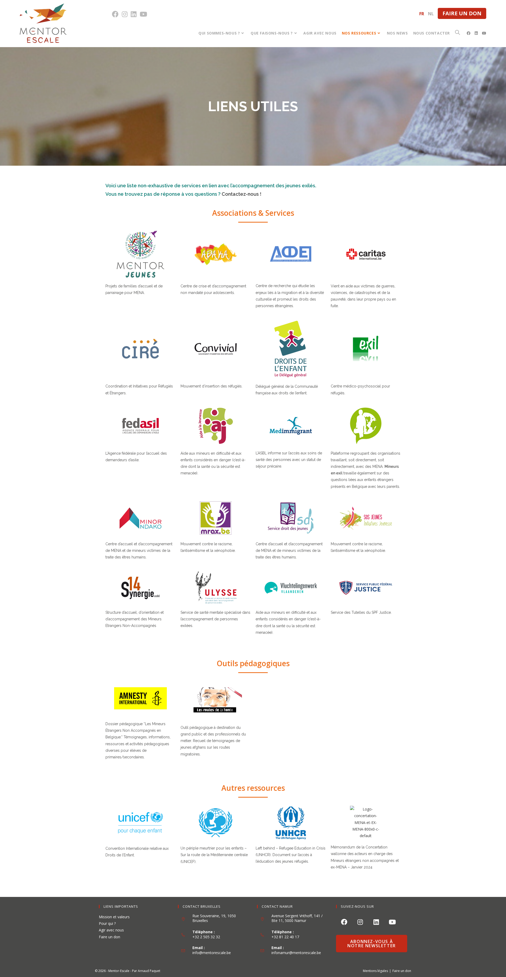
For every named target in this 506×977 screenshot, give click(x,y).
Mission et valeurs (114, 916)
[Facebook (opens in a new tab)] (116, 14)
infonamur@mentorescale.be (296, 952)
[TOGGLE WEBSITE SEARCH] (458, 33)
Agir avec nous (111, 929)
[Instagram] (360, 921)
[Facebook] (344, 921)
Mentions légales (375, 971)
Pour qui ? (107, 923)
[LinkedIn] (376, 921)
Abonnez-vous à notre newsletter (371, 944)
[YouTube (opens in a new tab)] (143, 14)
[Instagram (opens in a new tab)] (124, 14)
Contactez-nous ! (241, 194)
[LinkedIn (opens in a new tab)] (133, 14)
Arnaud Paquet (149, 971)
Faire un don (461, 13)
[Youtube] (392, 921)
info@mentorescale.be (211, 952)
